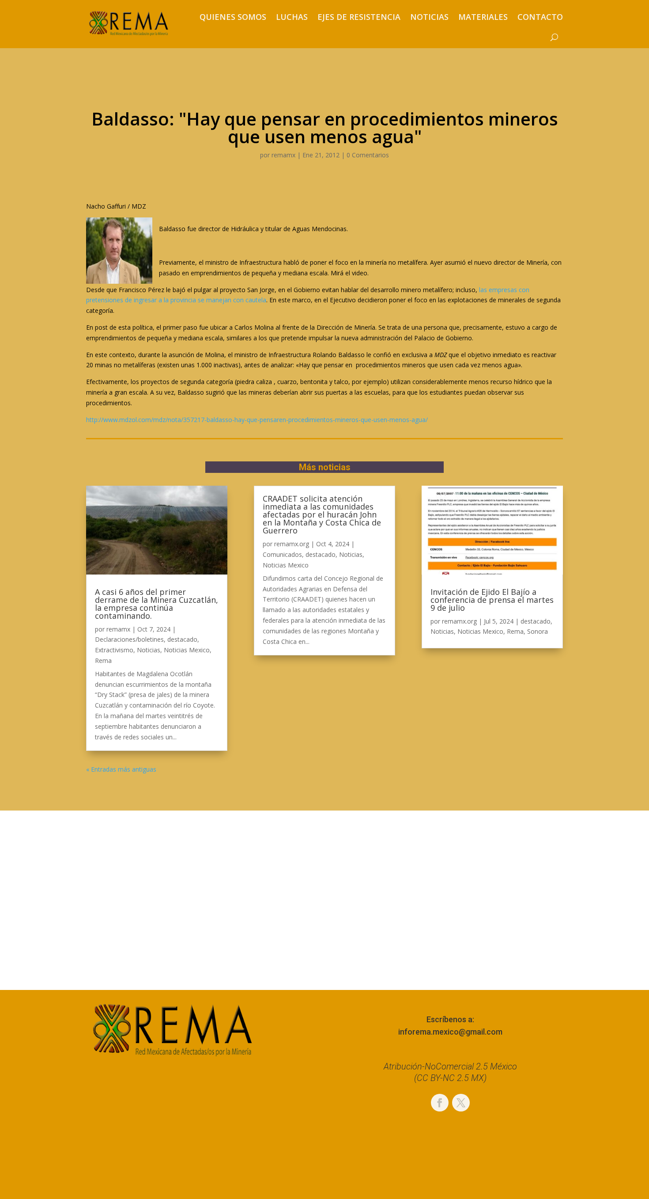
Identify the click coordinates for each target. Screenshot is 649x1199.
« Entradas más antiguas (121, 769)
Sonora (537, 631)
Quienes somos (233, 16)
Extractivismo (114, 650)
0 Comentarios (368, 155)
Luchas (292, 16)
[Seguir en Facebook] (440, 1102)
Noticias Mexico (187, 650)
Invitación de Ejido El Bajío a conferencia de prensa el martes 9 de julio (492, 599)
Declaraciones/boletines (129, 639)
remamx (283, 155)
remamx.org (291, 544)
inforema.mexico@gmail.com (450, 1031)
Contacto (540, 16)
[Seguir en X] (461, 1102)
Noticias (429, 16)
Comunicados (282, 554)
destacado (182, 639)
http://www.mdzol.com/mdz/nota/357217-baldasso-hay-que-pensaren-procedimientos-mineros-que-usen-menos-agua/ (257, 419)
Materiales (483, 16)
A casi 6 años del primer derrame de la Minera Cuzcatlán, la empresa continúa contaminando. (156, 603)
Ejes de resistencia (358, 16)
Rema (103, 660)
